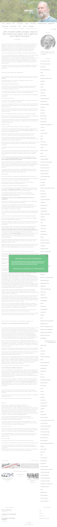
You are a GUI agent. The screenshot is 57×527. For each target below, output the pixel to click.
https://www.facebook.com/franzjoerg (28, 269)
